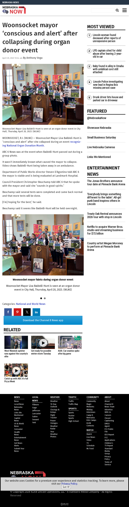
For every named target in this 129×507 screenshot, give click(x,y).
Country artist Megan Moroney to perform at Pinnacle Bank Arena (105, 246)
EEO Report (109, 435)
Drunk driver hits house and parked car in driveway (108, 99)
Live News (91, 437)
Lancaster (36, 414)
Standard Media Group (108, 451)
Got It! (66, 486)
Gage (34, 408)
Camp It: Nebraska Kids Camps (91, 417)
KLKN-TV (14, 10)
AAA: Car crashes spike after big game (68, 352)
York (34, 422)
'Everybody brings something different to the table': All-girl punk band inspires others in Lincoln (104, 199)
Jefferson (36, 411)
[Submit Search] (117, 10)
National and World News (30, 303)
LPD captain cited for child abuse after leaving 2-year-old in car (107, 53)
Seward (35, 419)
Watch (89, 434)
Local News (19, 404)
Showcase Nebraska (99, 127)
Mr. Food (90, 449)
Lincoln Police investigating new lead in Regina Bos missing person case (108, 84)
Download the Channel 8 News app (43, 320)
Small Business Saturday (101, 137)
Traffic (71, 401)
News (16, 401)
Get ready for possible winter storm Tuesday (41, 352)
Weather (54, 401)
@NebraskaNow (96, 118)
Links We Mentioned (99, 157)
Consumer (18, 429)
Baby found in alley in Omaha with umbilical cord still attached (108, 69)
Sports (71, 413)
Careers (108, 415)
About (107, 401)
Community (91, 401)
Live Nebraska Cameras (101, 147)
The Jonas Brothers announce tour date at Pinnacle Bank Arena (106, 182)
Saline (35, 416)
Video (89, 440)
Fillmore (35, 405)
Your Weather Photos (54, 434)
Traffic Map (73, 404)
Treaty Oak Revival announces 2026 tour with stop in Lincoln (104, 215)
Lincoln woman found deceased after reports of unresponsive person (107, 38)
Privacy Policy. (69, 483)
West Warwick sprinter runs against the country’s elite (16, 353)
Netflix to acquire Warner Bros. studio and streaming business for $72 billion (105, 230)
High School (73, 421)
